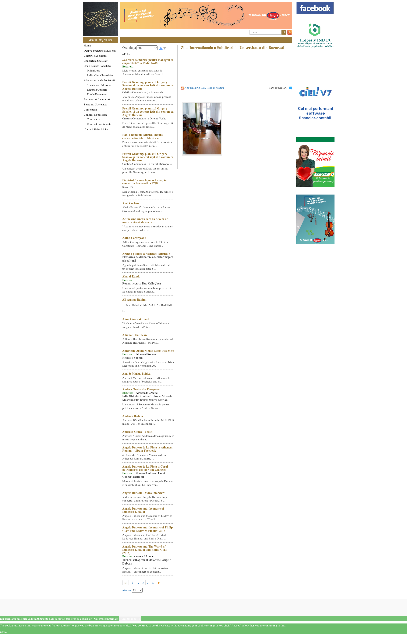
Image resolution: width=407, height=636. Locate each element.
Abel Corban (130, 203)
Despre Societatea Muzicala (100, 50)
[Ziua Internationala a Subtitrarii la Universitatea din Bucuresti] (236, 129)
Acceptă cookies (130, 619)
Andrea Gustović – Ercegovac (141, 389)
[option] (206, 15)
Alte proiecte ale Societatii (99, 80)
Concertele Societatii (96, 61)
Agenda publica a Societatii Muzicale (146, 253)
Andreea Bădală (132, 416)
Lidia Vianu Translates (100, 75)
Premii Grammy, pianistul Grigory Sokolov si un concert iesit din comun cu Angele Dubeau (148, 85)
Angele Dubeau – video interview (143, 492)
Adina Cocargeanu (134, 237)
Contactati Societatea (96, 129)
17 (153, 582)
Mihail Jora (93, 70)
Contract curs (95, 119)
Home (87, 45)
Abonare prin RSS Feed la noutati (204, 88)
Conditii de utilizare (95, 114)
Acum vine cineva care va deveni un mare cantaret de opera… (145, 220)
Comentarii (90, 109)
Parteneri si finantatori (97, 99)
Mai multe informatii (106, 619)
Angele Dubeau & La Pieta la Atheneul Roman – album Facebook (147, 449)
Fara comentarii (278, 88)
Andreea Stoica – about (137, 431)
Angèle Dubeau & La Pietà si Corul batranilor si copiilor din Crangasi (145, 468)
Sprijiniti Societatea (95, 104)
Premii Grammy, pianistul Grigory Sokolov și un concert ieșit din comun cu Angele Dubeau (148, 111)
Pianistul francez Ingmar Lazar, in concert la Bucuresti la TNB (144, 181)
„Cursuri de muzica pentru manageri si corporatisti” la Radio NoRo (147, 61)
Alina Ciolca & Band (135, 319)
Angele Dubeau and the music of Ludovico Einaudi (143, 510)
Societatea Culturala (99, 85)
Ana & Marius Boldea (136, 373)
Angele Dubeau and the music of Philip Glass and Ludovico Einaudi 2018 (147, 529)
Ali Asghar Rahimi (134, 299)
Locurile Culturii (97, 89)
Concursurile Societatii (97, 66)
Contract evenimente (99, 124)
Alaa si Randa (131, 276)
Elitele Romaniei (97, 94)
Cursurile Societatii (95, 55)
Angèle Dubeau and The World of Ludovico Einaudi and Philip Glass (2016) (144, 549)
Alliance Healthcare (135, 335)
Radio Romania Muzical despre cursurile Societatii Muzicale (142, 136)
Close (3, 632)
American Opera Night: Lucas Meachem (148, 350)
